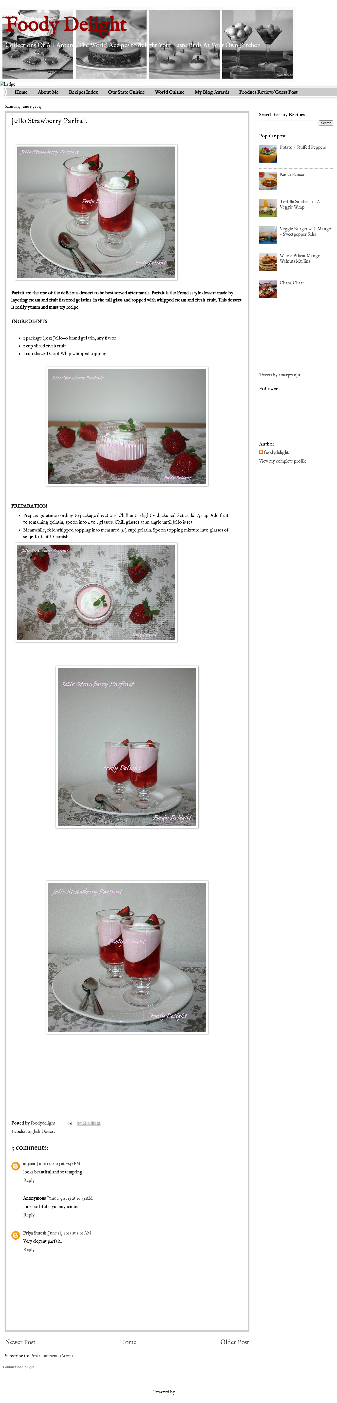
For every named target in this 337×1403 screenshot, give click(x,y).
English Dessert (40, 1132)
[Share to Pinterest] (98, 1123)
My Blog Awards (212, 92)
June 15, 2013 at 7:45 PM (58, 1164)
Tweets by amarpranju (279, 375)
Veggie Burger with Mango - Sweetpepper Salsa (305, 231)
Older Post (234, 1342)
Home (21, 92)
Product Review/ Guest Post (268, 92)
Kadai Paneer (292, 175)
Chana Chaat (292, 283)
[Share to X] (89, 1123)
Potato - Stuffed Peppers (303, 147)
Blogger (183, 1392)
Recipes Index (83, 92)
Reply (29, 1181)
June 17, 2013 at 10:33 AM (70, 1198)
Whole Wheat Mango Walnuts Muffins (300, 258)
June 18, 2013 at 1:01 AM (69, 1233)
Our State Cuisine (126, 92)
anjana (29, 1164)
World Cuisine (170, 92)
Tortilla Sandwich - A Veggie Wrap (300, 204)
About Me (48, 92)
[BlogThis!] (84, 1123)
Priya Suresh (34, 1233)
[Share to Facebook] (93, 1123)
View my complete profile (282, 461)
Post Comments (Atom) (51, 1356)
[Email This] (79, 1123)
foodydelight (43, 1123)
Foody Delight (66, 25)
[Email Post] (69, 1123)
